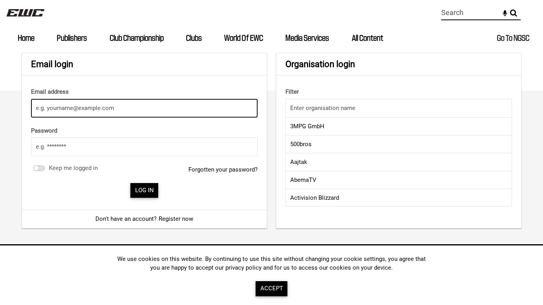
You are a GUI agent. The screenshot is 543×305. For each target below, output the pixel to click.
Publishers (72, 38)
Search (513, 13)
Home (26, 38)
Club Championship (137, 38)
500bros (301, 144)
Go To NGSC (513, 38)
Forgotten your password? (223, 169)
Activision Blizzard (314, 197)
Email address (50, 91)
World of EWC (243, 38)
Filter (292, 91)
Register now (176, 218)
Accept (271, 288)
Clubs (194, 38)
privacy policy (243, 267)
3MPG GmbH (307, 126)
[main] (271, 140)
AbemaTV (303, 179)
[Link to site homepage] (25, 18)
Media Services (307, 38)
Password (44, 130)
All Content (367, 38)
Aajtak (298, 162)
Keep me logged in (73, 168)
